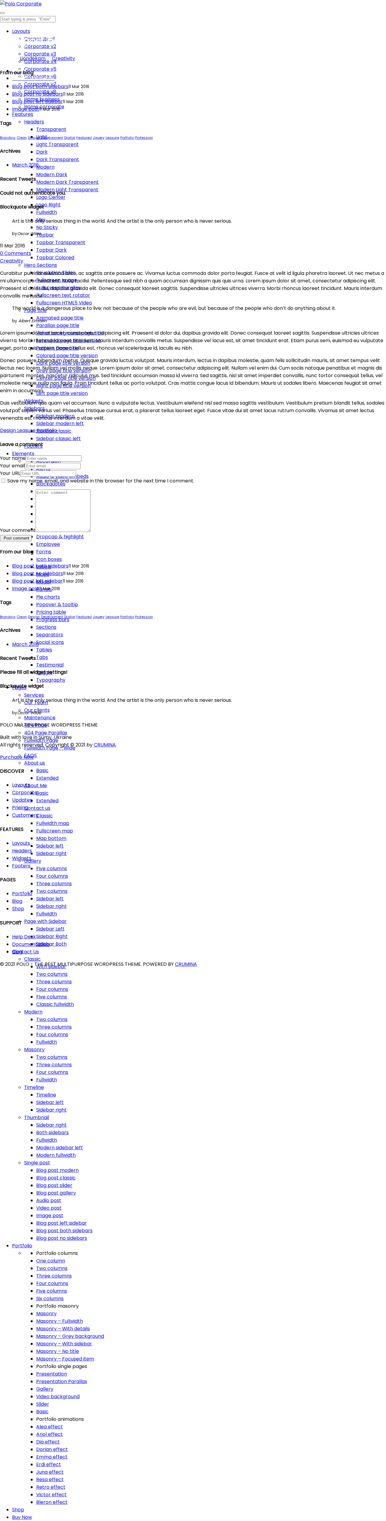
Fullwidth (46, 212)
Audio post (48, 1200)
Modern (45, 167)
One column (50, 1260)
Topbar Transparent (60, 242)
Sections (46, 627)
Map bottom (51, 838)
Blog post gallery (56, 1192)
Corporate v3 (40, 53)
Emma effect (52, 1456)
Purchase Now (17, 757)
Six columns (50, 1298)
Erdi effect (48, 1464)
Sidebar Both (51, 943)
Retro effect (50, 1487)
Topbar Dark (51, 250)
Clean (22, 137)
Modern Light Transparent (67, 189)
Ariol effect (49, 1434)
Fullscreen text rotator (63, 295)
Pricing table (51, 612)
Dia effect (48, 1441)
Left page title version (62, 393)
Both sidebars (52, 1132)
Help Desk (24, 936)
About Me (35, 785)
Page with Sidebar (45, 921)
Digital (69, 137)
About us (34, 762)
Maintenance (39, 717)
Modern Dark (51, 174)
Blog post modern (57, 1170)
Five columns (51, 868)
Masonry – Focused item (65, 1358)
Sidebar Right (52, 936)
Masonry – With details (63, 1328)
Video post (49, 1207)
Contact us (37, 808)
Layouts (21, 31)
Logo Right (48, 204)
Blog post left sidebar (61, 1223)
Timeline (34, 1087)
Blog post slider (54, 1185)
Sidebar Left (50, 928)
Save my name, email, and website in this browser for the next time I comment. (100, 480)
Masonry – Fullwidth (59, 1321)
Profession (144, 137)
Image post (49, 1215)
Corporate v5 (40, 68)
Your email (12, 465)
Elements (23, 453)
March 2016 (25, 164)
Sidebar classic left (58, 438)
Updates (22, 800)
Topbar (45, 234)
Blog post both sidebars (64, 1230)
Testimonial (50, 664)
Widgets (21, 858)
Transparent (51, 129)
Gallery (32, 861)
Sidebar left (50, 845)
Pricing (20, 807)
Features (22, 114)
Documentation (30, 944)
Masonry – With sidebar (64, 1343)
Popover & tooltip (57, 604)
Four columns (52, 876)
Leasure (112, 137)
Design (34, 137)
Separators (49, 634)
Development (52, 137)
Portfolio (22, 1245)
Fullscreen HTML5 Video (64, 302)
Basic (42, 770)
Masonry (34, 1049)
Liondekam (33, 58)
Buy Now (22, 1517)
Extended (47, 778)
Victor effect (51, 1494)
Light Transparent (57, 144)
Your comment (18, 530)
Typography (50, 679)
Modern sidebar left (59, 1147)
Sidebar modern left (60, 423)
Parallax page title (57, 325)
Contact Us (25, 951)
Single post (37, 1162)
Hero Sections (40, 265)
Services (34, 695)
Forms (43, 551)
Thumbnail (36, 1117)
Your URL (10, 473)
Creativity (63, 58)
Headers (34, 121)
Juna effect (50, 1471)
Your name (13, 458)
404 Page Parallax (45, 732)
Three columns (54, 883)
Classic (44, 815)
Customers (25, 815)
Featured (84, 137)
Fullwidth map (52, 823)
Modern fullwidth (56, 1155)
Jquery (98, 137)
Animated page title (60, 317)
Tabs (42, 657)
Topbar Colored (55, 257)
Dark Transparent (57, 159)
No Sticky (47, 227)
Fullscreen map (54, 830)
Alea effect (49, 1426)
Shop (18, 1509)
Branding (7, 137)
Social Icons (50, 642)
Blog (17, 901)
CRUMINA (105, 744)
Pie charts (48, 596)
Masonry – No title (57, 1351)
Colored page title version (67, 355)
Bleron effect (52, 1502)
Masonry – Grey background (70, 1336)
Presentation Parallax (61, 1381)
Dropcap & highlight (60, 536)
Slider (42, 1404)
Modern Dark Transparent (67, 182)
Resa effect (50, 1479)
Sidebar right (51, 853)
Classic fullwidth (55, 1004)
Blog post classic (56, 1177)
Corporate (24, 792)
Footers (21, 865)
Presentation (51, 1373)
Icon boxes (49, 559)
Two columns (52, 891)
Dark (42, 151)
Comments (15, 253)
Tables (44, 649)
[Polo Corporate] (21, 3)
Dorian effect (52, 1449)
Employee (48, 544)
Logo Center (50, 197)
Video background (58, 1396)
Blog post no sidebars (61, 1238)
